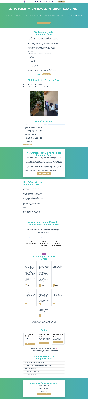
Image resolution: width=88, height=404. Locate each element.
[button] (44, 363)
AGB (40, 399)
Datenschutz (43, 399)
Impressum (46, 399)
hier (56, 319)
